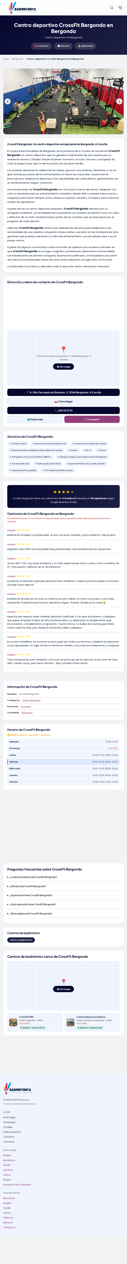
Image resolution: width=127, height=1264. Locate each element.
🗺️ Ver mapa (63, 366)
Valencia (8, 1217)
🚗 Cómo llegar (63, 401)
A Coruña (26, 706)
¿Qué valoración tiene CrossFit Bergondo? (33, 904)
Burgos (7, 1179)
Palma (7, 1175)
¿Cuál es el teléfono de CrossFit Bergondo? (33, 876)
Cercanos (9, 1141)
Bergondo (17, 58)
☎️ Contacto (41, 46)
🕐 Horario (63, 46)
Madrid (7, 1155)
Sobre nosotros (12, 1132)
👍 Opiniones (85, 46)
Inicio (6, 58)
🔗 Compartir (92, 419)
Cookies (7, 1127)
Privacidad (9, 1122)
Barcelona (9, 1160)
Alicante (8, 1170)
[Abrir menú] (120, 7)
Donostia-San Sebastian (17, 1184)
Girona (7, 1213)
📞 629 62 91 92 (64, 410)
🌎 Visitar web (35, 419)
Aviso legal (9, 1117)
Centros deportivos (21, 940)
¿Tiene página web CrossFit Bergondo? (31, 913)
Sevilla (6, 1165)
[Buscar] (111, 7)
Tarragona (9, 1227)
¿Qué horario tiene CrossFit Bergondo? (31, 895)
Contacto (9, 1136)
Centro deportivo (31, 700)
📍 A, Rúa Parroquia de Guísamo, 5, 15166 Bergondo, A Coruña (63, 392)
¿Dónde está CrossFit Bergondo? (28, 886)
